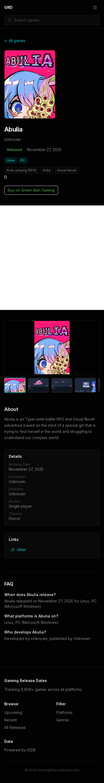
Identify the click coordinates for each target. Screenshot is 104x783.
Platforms (64, 712)
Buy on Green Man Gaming (31, 190)
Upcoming (13, 712)
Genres (62, 720)
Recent (10, 720)
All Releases (15, 727)
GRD (8, 7)
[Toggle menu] (95, 7)
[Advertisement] (52, 257)
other (21, 549)
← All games (15, 40)
